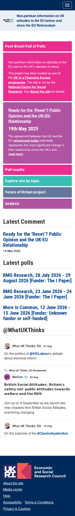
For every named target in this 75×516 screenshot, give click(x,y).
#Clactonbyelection (52, 433)
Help (6, 495)
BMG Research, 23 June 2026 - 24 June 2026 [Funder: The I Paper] (37, 294)
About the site (40, 91)
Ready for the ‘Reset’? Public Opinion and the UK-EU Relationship (32, 239)
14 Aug (48, 426)
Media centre (12, 489)
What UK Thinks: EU (26, 346)
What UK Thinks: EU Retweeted (27, 370)
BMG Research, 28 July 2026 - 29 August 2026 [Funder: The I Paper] (37, 278)
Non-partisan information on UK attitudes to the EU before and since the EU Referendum (40, 21)
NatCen (17, 377)
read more (15, 154)
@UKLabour (39, 353)
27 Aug (48, 346)
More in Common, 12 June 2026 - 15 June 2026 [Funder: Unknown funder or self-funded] (36, 313)
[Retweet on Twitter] (5, 370)
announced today (26, 140)
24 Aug (34, 377)
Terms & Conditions (39, 502)
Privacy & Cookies (16, 508)
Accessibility (12, 502)
